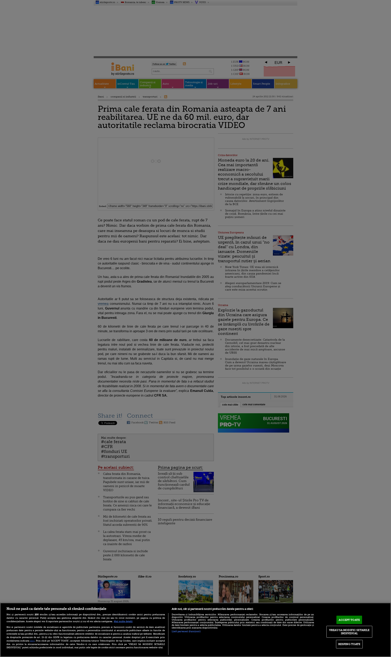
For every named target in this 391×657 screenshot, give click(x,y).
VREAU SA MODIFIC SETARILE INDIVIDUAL (349, 632)
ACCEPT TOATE (349, 619)
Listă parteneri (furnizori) (186, 631)
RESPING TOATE (349, 644)
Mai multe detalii (123, 621)
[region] (195, 630)
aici (32, 640)
